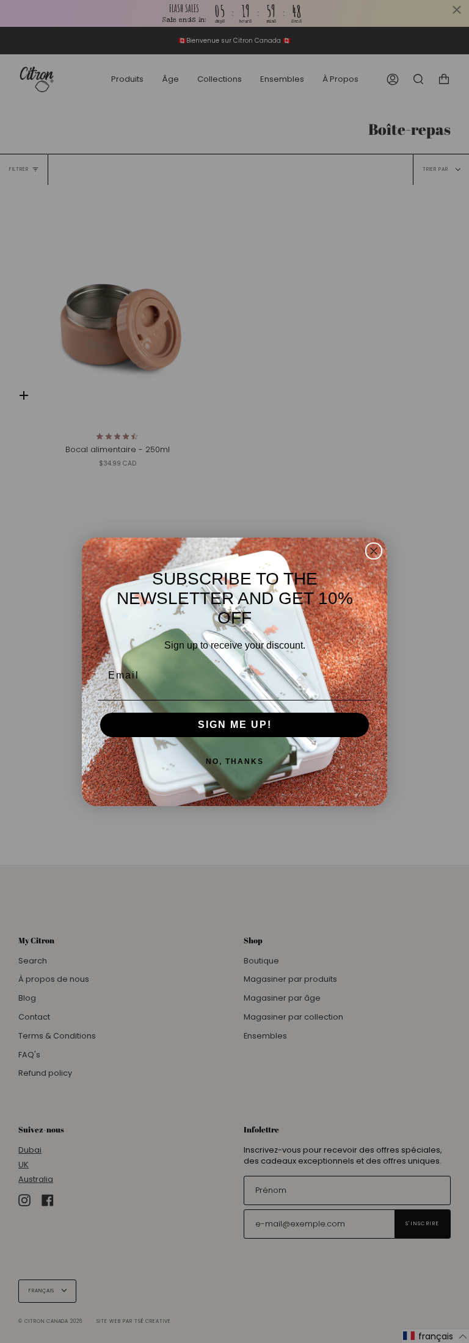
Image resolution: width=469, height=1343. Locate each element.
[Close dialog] (373, 551)
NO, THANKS (235, 761)
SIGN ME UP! (235, 724)
